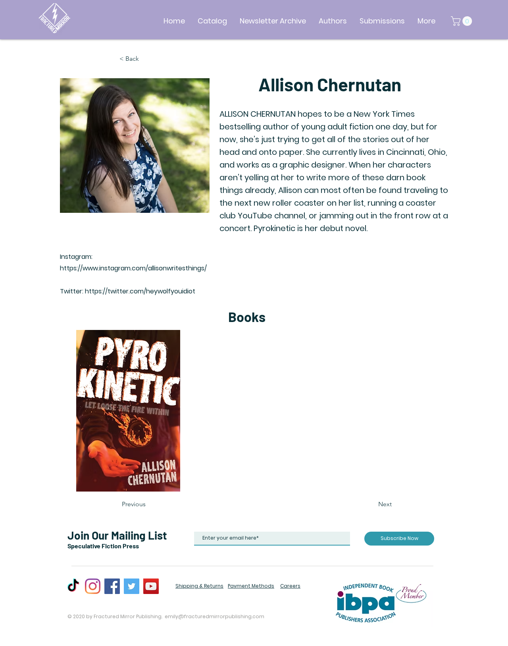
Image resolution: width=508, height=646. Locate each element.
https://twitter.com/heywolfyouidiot (140, 291)
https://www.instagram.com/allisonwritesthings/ (133, 268)
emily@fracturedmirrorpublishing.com (214, 616)
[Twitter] (131, 586)
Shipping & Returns (199, 585)
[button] (462, 21)
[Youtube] (151, 586)
